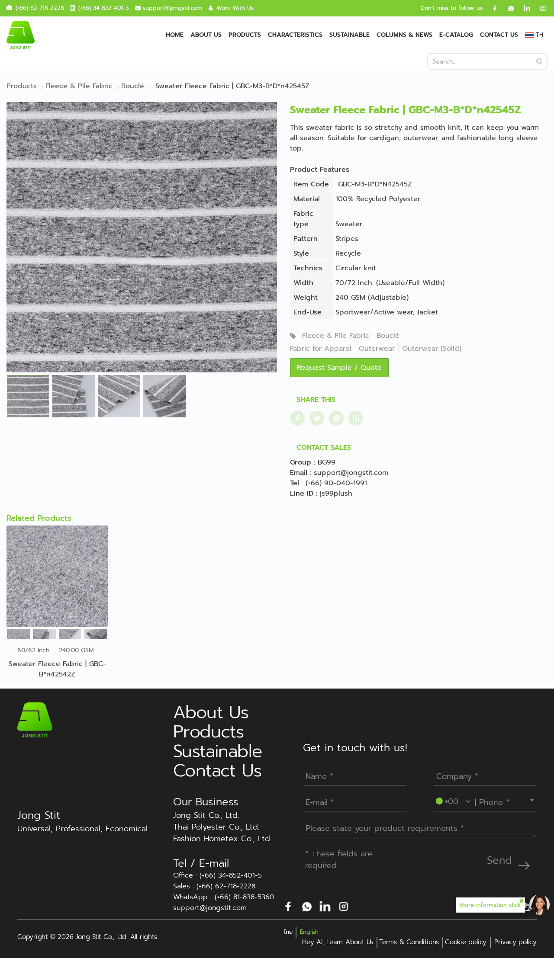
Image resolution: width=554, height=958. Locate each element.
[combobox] (485, 800)
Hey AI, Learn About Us (337, 942)
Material (306, 199)
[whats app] (508, 8)
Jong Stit (38, 815)
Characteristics (295, 34)
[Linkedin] (524, 8)
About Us (206, 34)
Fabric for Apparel (320, 348)
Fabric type (303, 218)
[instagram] (540, 8)
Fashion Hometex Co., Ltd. (222, 839)
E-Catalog (456, 34)
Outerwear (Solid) (431, 348)
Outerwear (377, 348)
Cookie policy (465, 942)
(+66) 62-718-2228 (40, 8)
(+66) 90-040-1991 (336, 483)
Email (298, 472)
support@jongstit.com (172, 8)
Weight (305, 297)
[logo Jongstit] (34, 719)
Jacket (427, 312)
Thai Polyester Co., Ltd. (216, 827)
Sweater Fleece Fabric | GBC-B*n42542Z (57, 669)
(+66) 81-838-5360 (244, 897)
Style (301, 253)
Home (175, 34)
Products (245, 34)
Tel (294, 483)
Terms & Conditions (409, 942)
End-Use (307, 312)
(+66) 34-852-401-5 (103, 8)
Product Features (319, 169)
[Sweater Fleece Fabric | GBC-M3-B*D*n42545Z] (141, 237)
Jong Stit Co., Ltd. (206, 815)
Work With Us (235, 8)
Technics (307, 268)
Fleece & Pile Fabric (335, 335)
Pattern (305, 239)
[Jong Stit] (20, 35)
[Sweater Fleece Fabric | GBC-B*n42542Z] (57, 576)
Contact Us (499, 34)
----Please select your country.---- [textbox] (487, 800)
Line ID (301, 493)
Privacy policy (515, 942)
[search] (539, 61)
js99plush (336, 493)
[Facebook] (492, 8)
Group (300, 462)
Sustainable (349, 34)
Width (303, 283)
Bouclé (388, 335)
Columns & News (404, 34)
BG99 (326, 462)
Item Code (311, 184)
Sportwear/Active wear (373, 312)
